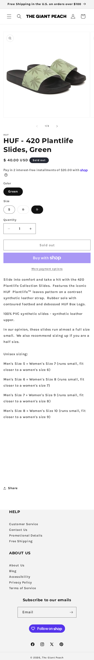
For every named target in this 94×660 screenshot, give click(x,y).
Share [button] (13, 488)
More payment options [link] (47, 268)
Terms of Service (22, 588)
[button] (9, 16)
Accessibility (19, 577)
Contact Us (18, 530)
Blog (12, 571)
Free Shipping (21, 541)
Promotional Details (25, 535)
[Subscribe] (71, 612)
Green (13, 191)
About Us (16, 565)
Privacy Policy (20, 582)
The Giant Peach (53, 657)
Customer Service (23, 524)
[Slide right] (57, 126)
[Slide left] (37, 126)
